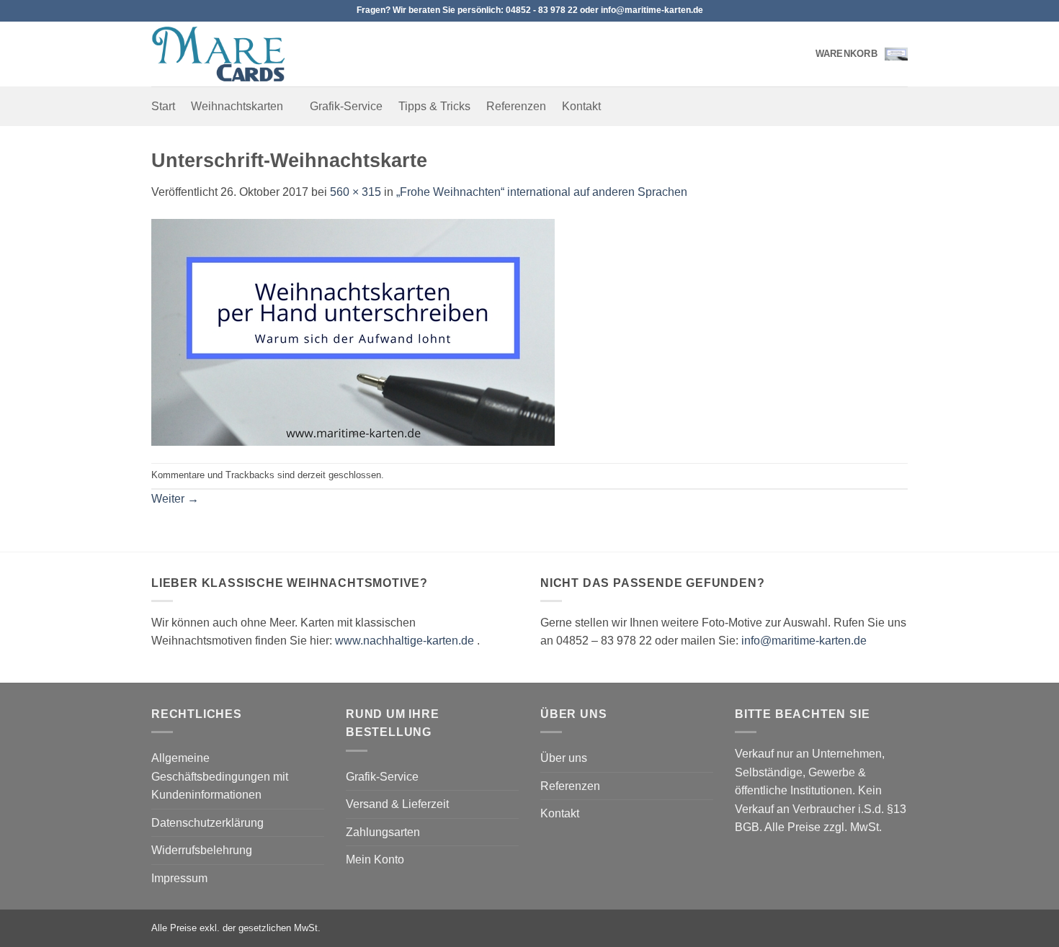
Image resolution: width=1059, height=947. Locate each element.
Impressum (179, 878)
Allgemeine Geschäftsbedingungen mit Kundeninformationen (219, 776)
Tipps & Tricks (434, 106)
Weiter (175, 499)
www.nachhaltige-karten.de (404, 640)
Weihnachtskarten (237, 106)
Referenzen (516, 106)
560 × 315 (355, 192)
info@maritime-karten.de (804, 640)
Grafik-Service (346, 106)
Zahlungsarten (383, 832)
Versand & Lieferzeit (397, 804)
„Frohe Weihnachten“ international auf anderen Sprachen (541, 192)
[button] (862, 54)
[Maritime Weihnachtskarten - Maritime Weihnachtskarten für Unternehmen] (223, 54)
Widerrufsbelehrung (201, 850)
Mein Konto (375, 859)
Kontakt (581, 106)
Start (163, 106)
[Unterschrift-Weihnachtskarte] (353, 331)
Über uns (563, 758)
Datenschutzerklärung (207, 823)
